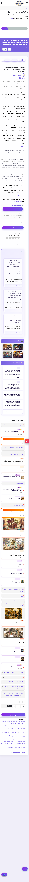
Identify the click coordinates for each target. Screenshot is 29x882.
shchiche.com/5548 (17, 201)
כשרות (24, 65)
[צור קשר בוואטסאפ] (25, 869)
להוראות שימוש (9, 18)
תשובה (21, 702)
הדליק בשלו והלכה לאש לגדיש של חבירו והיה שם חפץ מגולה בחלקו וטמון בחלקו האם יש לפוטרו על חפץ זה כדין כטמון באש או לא (13, 743)
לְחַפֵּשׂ (25, 8)
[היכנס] (1, 3)
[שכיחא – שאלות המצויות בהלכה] (19, 3)
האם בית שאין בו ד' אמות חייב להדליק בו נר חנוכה (14, 750)
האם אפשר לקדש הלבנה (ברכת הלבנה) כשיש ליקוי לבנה (13, 725)
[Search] (4, 28)
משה (24, 702)
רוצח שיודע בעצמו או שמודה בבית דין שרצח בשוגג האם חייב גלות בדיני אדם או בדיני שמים (13, 735)
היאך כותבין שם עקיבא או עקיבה (17, 752)
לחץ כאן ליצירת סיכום (13, 209)
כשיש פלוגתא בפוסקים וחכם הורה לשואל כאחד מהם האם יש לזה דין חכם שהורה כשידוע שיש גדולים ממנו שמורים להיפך (13, 731)
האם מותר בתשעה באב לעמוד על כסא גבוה (15, 739)
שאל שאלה (3, 8)
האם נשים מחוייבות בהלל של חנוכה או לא (16, 747)
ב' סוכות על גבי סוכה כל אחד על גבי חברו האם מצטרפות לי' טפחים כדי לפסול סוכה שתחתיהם (13, 722)
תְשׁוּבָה (9, 705)
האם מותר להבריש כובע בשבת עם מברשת (15, 728)
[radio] (18, 238)
